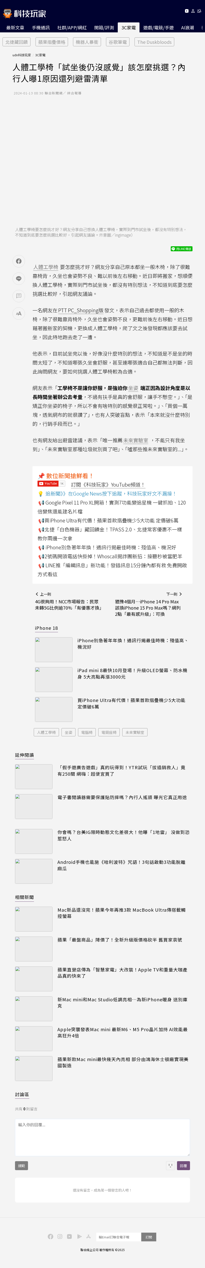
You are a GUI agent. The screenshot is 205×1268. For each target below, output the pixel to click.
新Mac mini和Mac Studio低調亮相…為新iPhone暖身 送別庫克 (123, 1002)
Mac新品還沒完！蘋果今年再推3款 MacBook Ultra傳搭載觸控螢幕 (122, 913)
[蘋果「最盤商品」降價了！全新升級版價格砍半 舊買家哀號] (33, 949)
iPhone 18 (46, 628)
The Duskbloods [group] (154, 42)
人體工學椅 (46, 732)
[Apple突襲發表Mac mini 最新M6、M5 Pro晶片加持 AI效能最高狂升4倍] (33, 1038)
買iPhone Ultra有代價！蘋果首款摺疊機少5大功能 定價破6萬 (132, 703)
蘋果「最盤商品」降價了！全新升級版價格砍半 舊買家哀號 (120, 940)
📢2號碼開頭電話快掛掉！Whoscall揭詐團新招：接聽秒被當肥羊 (110, 556)
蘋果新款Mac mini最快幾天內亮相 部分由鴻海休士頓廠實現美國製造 (123, 1062)
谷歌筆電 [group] (118, 42)
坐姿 (68, 732)
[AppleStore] (87, 1236)
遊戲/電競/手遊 (158, 27)
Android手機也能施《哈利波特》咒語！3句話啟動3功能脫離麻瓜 (122, 865)
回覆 (183, 1165)
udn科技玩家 (21, 55)
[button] (193, 12)
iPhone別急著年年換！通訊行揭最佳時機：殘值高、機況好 (133, 643)
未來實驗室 (135, 732)
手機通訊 (41, 27)
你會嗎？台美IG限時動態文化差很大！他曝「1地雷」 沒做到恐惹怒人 (124, 835)
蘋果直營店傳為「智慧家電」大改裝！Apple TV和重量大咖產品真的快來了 (123, 972)
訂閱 (149, 1237)
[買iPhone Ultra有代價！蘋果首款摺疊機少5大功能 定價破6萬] (53, 709)
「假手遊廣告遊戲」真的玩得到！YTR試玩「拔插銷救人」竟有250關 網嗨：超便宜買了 (122, 770)
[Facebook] (49, 1236)
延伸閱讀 (24, 755)
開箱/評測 (104, 27)
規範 (21, 1165)
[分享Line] (18, 278)
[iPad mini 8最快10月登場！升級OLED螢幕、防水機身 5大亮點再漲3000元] (53, 679)
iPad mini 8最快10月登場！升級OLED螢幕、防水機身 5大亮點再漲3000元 (133, 673)
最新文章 (15, 27)
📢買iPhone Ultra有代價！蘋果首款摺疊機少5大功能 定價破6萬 (108, 520)
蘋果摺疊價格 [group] (51, 42)
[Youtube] (187, 12)
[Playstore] (78, 1236)
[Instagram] (59, 1236)
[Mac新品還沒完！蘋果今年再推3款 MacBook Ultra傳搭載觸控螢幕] (33, 919)
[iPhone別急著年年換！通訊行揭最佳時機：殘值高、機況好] (53, 649)
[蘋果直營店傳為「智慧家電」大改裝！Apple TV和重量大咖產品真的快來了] (33, 978)
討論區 (22, 1094)
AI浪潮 (187, 27)
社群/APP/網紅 (72, 27)
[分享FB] (18, 261)
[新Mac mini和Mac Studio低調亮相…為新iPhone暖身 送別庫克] (33, 1008)
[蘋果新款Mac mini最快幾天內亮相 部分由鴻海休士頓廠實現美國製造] (33, 1068)
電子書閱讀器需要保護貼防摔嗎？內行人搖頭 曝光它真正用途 (122, 797)
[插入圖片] (170, 1165)
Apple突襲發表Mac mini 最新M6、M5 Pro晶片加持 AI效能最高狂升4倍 (123, 1032)
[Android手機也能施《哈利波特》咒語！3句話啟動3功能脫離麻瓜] (33, 871)
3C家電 (129, 27)
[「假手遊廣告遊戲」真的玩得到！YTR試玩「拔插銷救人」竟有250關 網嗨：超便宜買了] (33, 776)
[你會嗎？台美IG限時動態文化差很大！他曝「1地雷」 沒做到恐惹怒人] (33, 841)
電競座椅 (109, 732)
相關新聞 (24, 897)
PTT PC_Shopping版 (81, 310)
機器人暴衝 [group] (87, 42)
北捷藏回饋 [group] (16, 42)
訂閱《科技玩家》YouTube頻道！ (108, 484)
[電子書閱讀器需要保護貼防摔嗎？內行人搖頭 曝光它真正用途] (33, 806)
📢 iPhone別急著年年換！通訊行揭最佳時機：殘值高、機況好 (107, 547)
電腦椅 (86, 732)
